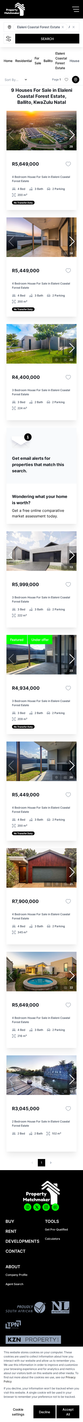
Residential (23, 61)
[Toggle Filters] (8, 38)
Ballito (48, 61)
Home (8, 61)
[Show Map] (75, 79)
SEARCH (47, 39)
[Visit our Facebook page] (27, 1207)
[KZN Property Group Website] (33, 1340)
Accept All (68, 1411)
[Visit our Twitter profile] (37, 1207)
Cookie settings (18, 1411)
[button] (63, 27)
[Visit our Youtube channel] (55, 1207)
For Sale (38, 60)
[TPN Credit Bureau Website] (13, 1325)
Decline (44, 1412)
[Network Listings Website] (60, 1308)
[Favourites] (68, 164)
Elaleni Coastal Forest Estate (61, 60)
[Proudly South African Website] (26, 1308)
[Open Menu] (75, 9)
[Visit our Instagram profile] (46, 1207)
